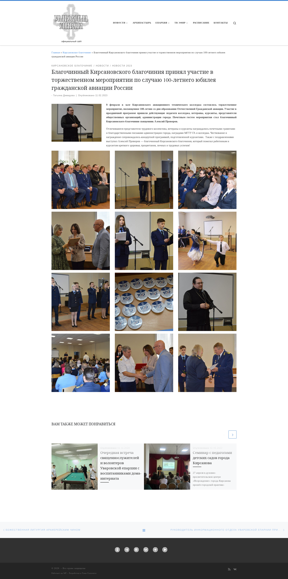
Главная (56, 52)
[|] (71, 22)
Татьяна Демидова (64, 95)
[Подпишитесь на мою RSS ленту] (229, 569)
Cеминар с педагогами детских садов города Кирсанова (212, 457)
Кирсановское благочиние (77, 52)
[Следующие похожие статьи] (232, 434)
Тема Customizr (89, 573)
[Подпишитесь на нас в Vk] (234, 569)
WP (65, 573)
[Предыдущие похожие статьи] (224, 434)
